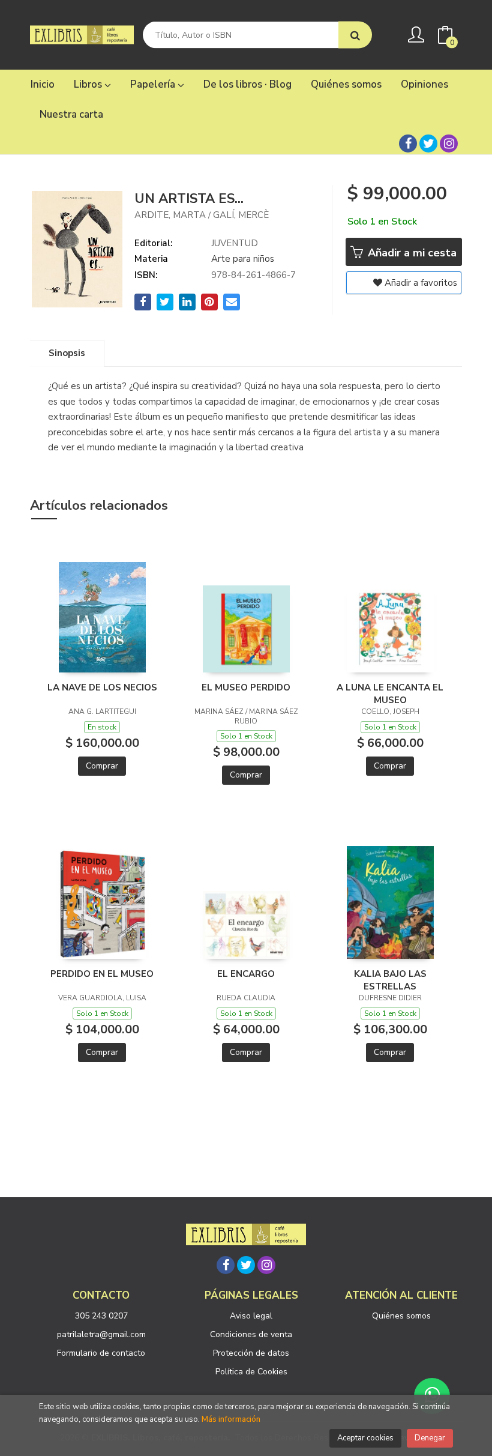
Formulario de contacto (101, 1353)
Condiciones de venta (251, 1334)
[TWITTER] (428, 143)
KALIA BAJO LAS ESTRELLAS (390, 980)
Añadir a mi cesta (411, 253)
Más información (231, 1419)
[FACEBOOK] (408, 143)
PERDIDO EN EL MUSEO (102, 974)
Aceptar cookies (365, 1438)
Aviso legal (251, 1316)
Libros (89, 84)
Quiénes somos (401, 1316)
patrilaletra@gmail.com (101, 1334)
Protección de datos (251, 1353)
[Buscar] (355, 35)
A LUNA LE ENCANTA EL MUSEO (390, 693)
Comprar (102, 766)
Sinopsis (67, 353)
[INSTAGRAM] (449, 143)
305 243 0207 (101, 1316)
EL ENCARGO (246, 974)
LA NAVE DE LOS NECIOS (102, 687)
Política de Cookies (251, 1371)
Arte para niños (242, 259)
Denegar (430, 1438)
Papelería (154, 84)
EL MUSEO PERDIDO (246, 687)
